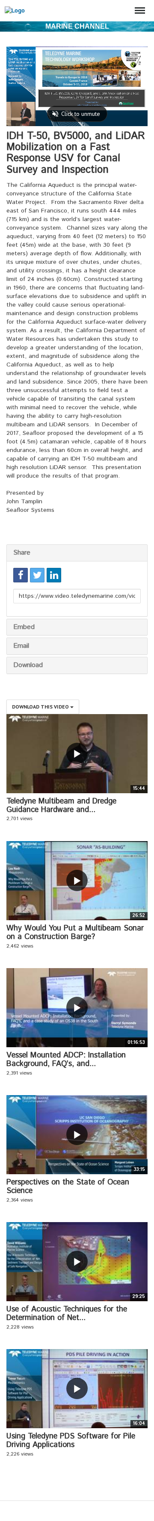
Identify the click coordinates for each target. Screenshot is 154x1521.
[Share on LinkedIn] (54, 575)
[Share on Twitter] (37, 575)
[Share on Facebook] (20, 575)
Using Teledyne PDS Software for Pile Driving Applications (70, 1440)
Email (21, 646)
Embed (24, 627)
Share (21, 553)
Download (28, 665)
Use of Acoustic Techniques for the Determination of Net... (66, 1313)
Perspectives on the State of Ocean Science (67, 1186)
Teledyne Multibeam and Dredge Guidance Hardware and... (61, 805)
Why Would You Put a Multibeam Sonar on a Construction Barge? (75, 932)
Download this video (41, 706)
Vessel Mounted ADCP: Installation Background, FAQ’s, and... (66, 1059)
